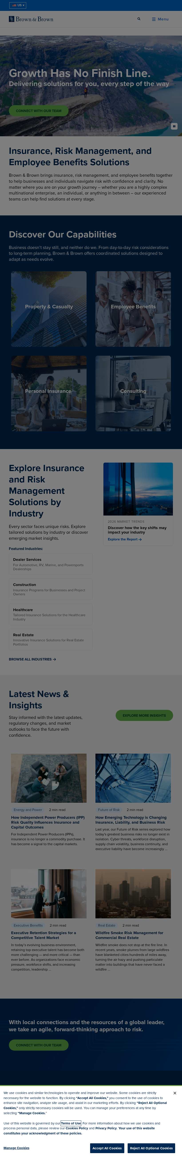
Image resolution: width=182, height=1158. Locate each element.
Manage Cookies (16, 1148)
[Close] (175, 1093)
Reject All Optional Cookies (151, 1148)
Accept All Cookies (107, 1148)
